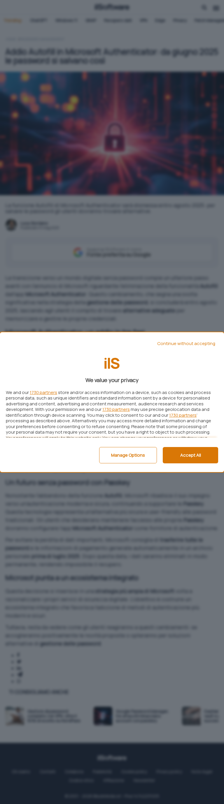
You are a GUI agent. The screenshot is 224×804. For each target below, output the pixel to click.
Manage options (128, 455)
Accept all (190, 455)
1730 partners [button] (43, 392)
